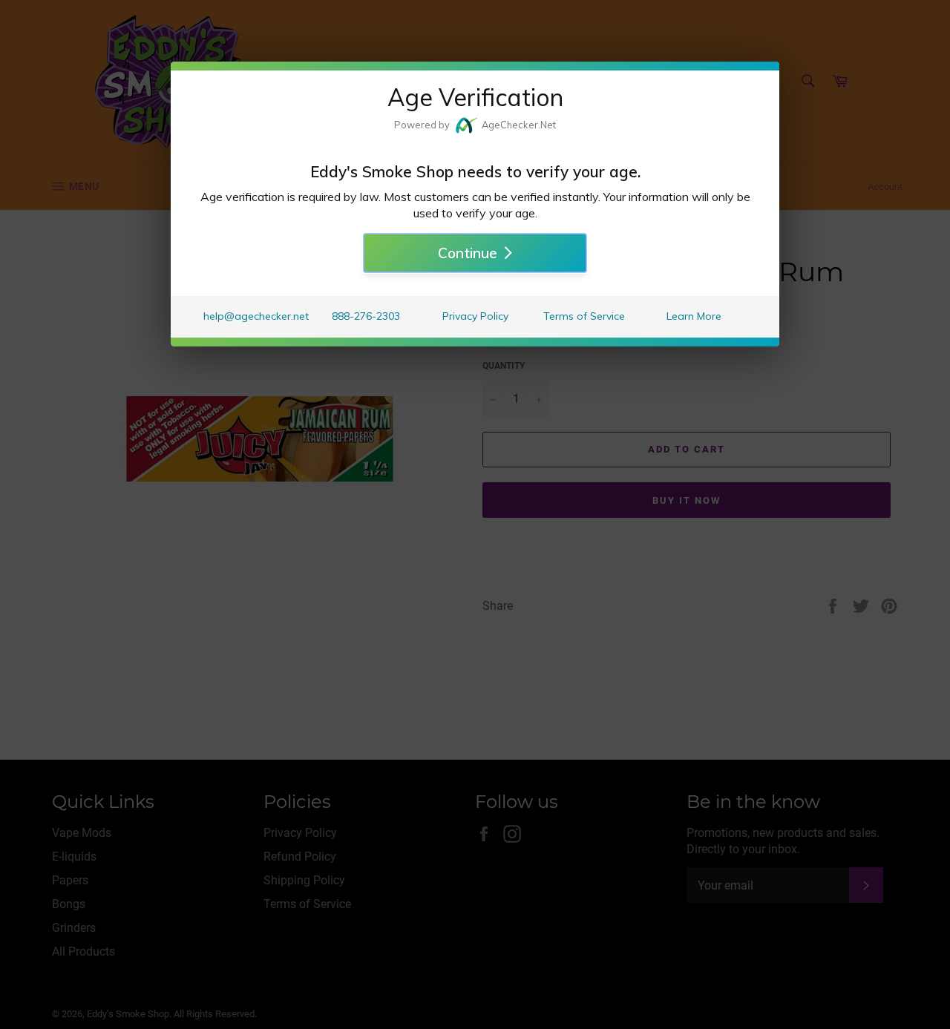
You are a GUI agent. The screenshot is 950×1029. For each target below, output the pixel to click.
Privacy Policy (475, 316)
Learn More (693, 316)
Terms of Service (584, 316)
